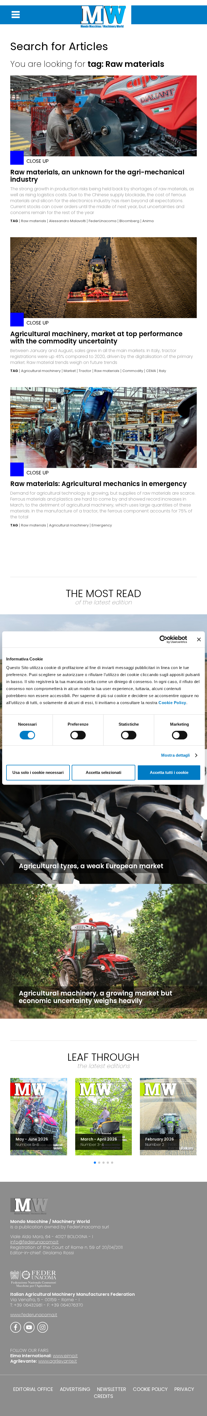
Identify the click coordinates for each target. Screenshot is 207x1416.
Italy (162, 371)
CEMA (151, 371)
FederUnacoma (102, 221)
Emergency (102, 525)
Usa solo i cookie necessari (38, 772)
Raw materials (33, 221)
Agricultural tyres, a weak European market (91, 866)
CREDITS (103, 1396)
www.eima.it (65, 1356)
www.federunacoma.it (33, 1315)
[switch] (78, 735)
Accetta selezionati (103, 772)
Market (70, 371)
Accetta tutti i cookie (169, 772)
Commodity (132, 371)
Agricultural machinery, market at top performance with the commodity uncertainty (96, 337)
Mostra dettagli (175, 755)
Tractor (85, 371)
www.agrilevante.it (57, 1361)
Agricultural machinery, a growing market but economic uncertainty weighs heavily (95, 997)
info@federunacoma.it (34, 1242)
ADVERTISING (75, 1389)
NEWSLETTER (111, 1389)
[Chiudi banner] (199, 639)
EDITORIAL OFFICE (33, 1389)
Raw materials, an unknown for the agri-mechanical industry (97, 176)
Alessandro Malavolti (67, 221)
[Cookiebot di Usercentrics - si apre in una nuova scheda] (163, 639)
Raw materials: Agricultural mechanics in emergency (98, 483)
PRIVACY (184, 1389)
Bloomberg (129, 221)
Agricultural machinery (41, 371)
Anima (148, 221)
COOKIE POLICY (150, 1389)
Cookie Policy (172, 702)
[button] (95, 1163)
